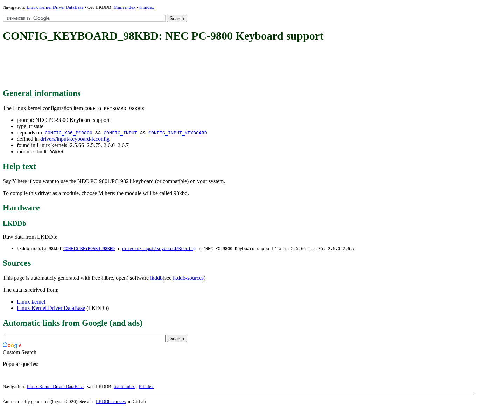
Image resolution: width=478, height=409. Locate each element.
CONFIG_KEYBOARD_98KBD (89, 248)
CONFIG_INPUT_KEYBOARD (177, 133)
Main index (125, 7)
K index (146, 7)
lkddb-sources (188, 278)
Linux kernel (31, 302)
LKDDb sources (111, 401)
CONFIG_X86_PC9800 (68, 133)
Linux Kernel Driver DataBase (55, 7)
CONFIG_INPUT (120, 133)
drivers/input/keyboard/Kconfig (75, 139)
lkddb (156, 278)
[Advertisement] (130, 66)
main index (124, 386)
